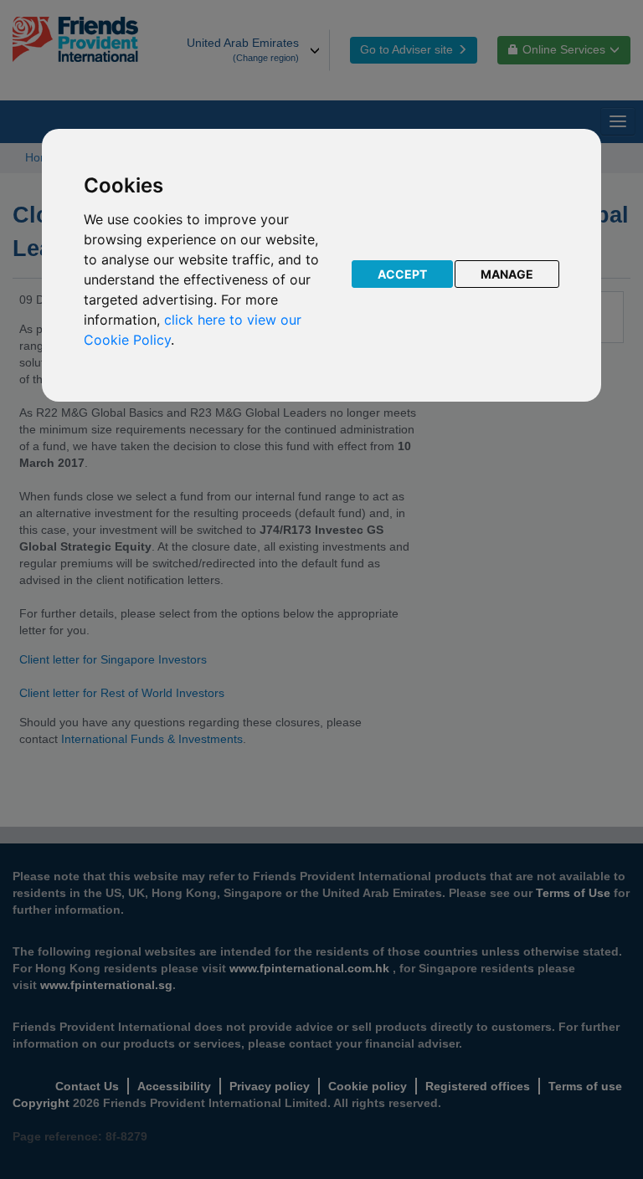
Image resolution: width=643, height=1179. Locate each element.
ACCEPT (402, 274)
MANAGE (507, 274)
